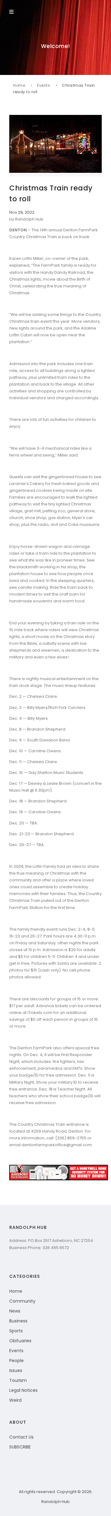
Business (18, 1321)
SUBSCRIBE (20, 1447)
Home (19, 85)
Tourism (18, 1380)
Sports (16, 1331)
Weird (15, 1400)
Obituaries (20, 1341)
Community (22, 1301)
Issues (15, 1370)
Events (43, 85)
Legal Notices (23, 1390)
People (16, 1360)
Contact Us (21, 1437)
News (14, 1311)
